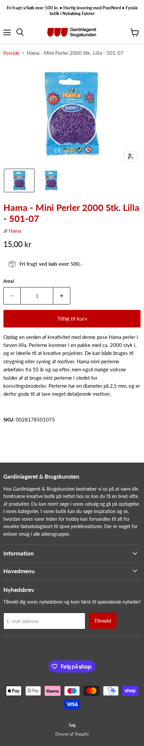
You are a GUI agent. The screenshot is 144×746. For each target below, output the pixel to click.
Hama (15, 231)
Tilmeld (102, 620)
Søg (72, 725)
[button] (19, 180)
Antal (8, 281)
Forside (11, 53)
